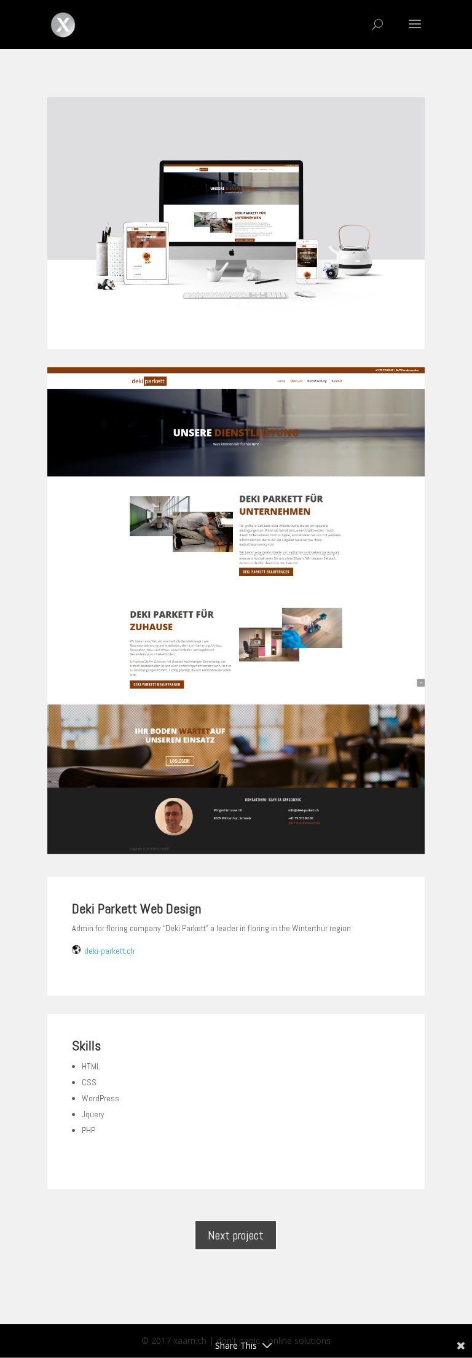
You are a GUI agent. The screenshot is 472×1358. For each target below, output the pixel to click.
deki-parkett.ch (108, 950)
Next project (236, 1235)
